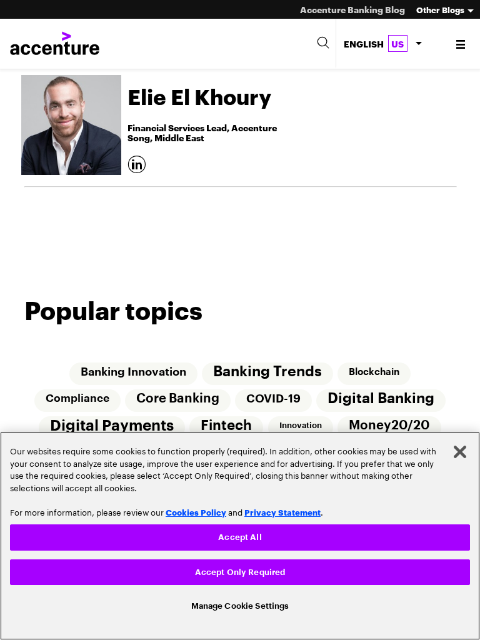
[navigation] (461, 43)
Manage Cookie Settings (240, 605)
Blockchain (374, 373)
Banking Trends (267, 372)
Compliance (77, 399)
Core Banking (177, 400)
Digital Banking (382, 399)
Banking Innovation (133, 372)
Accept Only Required (240, 570)
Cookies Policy (196, 508)
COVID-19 (274, 400)
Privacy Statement (282, 508)
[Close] (460, 448)
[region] (240, 534)
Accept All (239, 533)
